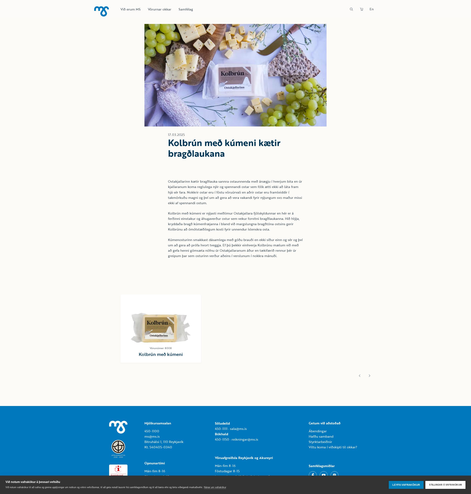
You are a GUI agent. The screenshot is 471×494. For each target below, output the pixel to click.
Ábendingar (318, 431)
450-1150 (222, 439)
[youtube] (324, 475)
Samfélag (186, 9)
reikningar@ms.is (245, 439)
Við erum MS (131, 9)
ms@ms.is (152, 436)
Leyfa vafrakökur (406, 485)
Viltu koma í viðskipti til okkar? (333, 447)
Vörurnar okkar (159, 9)
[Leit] (351, 9)
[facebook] (313, 475)
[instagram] (334, 475)
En (372, 9)
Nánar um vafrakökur (215, 487)
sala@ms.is (238, 428)
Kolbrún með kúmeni (161, 354)
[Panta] (361, 9)
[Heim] (101, 11)
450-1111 (221, 428)
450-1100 (151, 431)
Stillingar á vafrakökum (445, 485)
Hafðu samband (321, 436)
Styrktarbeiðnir (320, 441)
